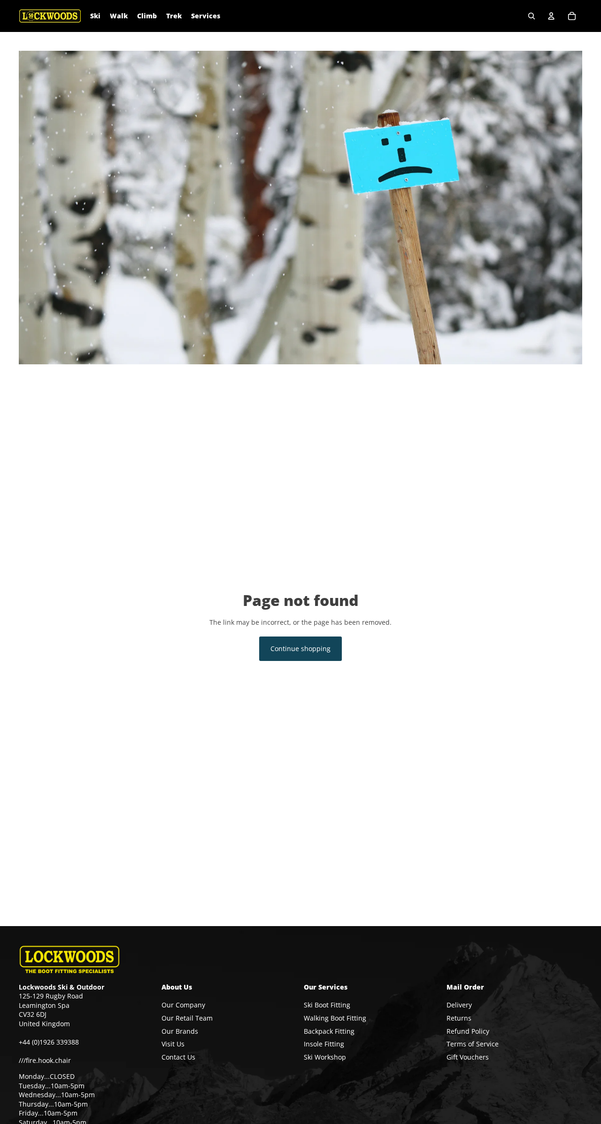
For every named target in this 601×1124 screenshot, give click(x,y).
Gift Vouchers (468, 1057)
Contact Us (178, 1057)
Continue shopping (300, 648)
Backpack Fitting (329, 1031)
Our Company (183, 1005)
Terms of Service (473, 1043)
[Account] (551, 16)
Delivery (459, 1005)
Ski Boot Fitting (327, 1005)
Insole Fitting (324, 1043)
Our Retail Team (187, 1018)
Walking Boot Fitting (335, 1018)
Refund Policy (468, 1031)
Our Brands (180, 1031)
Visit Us (173, 1043)
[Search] (531, 16)
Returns (459, 1018)
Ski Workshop (325, 1057)
